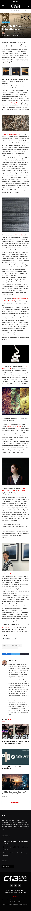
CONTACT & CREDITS (11, 892)
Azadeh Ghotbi (6, 574)
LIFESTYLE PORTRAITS (8, 490)
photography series (16, 103)
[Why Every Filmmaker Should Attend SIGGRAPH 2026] (15, 757)
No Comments (7, 35)
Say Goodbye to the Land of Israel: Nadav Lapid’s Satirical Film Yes (16, 854)
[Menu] (3, 6)
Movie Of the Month (17, 890)
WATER (19, 426)
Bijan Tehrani (11, 33)
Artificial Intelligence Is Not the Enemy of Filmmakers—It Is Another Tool (14, 793)
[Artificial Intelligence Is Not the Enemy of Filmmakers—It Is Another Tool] (15, 782)
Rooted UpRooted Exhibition (9, 648)
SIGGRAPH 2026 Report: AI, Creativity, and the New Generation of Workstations (15, 743)
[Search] (28, 6)
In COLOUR (10, 426)
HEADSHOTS (21, 490)
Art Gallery (22, 892)
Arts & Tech (6, 22)
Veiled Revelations (20, 235)
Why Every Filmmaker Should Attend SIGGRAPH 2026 (12, 768)
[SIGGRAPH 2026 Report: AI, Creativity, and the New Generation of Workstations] (15, 731)
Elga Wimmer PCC (7, 627)
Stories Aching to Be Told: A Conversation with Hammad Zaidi (15, 848)
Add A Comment (15, 802)
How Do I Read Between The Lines (13, 134)
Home (7, 890)
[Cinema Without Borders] (15, 6)
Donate (15, 1)
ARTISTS (23, 488)
